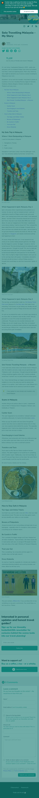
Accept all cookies (29, 11)
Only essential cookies (10, 11)
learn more (28, 6)
